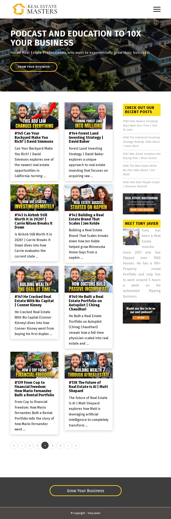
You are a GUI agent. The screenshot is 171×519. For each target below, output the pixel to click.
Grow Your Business (34, 66)
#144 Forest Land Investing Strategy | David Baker (86, 137)
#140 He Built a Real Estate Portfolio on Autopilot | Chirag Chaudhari (86, 302)
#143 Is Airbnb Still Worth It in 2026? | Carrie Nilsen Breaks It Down (34, 221)
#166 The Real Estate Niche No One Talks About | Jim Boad (140, 170)
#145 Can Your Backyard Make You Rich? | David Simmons (34, 137)
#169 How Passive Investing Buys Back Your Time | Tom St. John (140, 125)
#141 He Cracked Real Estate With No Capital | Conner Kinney (34, 300)
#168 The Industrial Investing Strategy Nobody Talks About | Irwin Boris (141, 142)
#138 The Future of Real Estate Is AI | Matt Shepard (88, 386)
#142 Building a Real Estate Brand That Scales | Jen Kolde (86, 219)
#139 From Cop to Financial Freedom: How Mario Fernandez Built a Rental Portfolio (34, 388)
